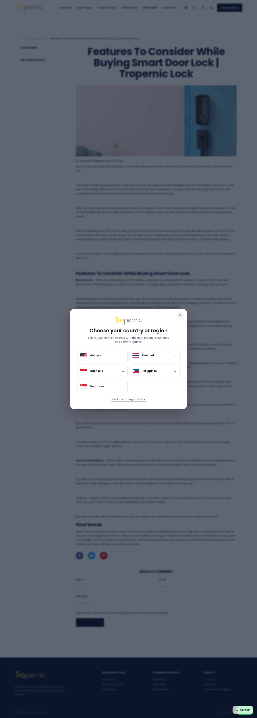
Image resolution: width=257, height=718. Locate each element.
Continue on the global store (128, 399)
